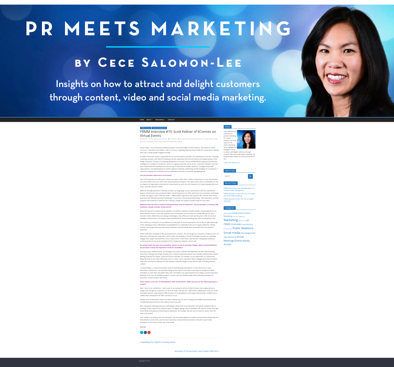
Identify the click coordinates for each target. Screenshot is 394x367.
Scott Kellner (149, 141)
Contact (171, 120)
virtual (156, 141)
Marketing (231, 220)
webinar (179, 141)
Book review (227, 213)
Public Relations (243, 228)
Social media (232, 233)
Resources (160, 120)
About (149, 120)
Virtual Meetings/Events (159, 128)
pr (248, 220)
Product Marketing (247, 224)
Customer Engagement (239, 216)
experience (200, 139)
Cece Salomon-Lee (161, 139)
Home (142, 120)
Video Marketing (230, 237)
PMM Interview (242, 220)
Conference (237, 213)
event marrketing (191, 139)
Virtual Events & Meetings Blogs (168, 141)
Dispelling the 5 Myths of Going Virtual (157, 342)
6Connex (182, 139)
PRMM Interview (145, 128)
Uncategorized (248, 233)
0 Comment (173, 139)
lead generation (208, 139)
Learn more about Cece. (232, 163)
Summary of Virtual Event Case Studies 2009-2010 (198, 351)
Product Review (228, 228)
